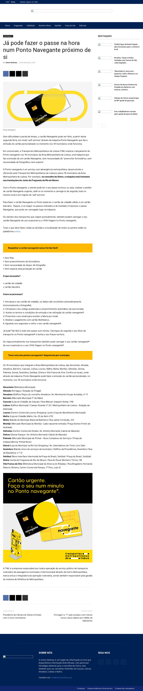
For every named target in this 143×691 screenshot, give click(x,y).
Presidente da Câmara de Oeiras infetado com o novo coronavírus (22, 616)
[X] (133, 2)
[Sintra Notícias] (71, 13)
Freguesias (18, 25)
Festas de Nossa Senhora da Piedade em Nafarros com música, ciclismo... (125, 87)
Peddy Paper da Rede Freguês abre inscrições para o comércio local (127, 46)
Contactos (81, 688)
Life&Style (31, 25)
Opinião (58, 25)
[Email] (19, 74)
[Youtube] (138, 2)
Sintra (7, 25)
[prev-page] (100, 125)
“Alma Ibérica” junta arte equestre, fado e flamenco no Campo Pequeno (126, 73)
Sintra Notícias (11, 62)
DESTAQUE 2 (8, 36)
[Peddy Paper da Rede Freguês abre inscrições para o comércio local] (105, 48)
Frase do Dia (70, 25)
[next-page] (104, 125)
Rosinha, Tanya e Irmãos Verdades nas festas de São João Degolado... (125, 60)
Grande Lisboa (45, 25)
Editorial (82, 25)
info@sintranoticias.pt (61, 677)
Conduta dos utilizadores (124, 688)
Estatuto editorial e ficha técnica (100, 688)
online (17, 231)
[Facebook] (124, 2)
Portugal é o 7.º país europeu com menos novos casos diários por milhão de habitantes (73, 618)
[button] (136, 25)
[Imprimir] (25, 74)
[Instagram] (129, 2)
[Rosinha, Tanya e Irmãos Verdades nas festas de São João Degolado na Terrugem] (105, 61)
